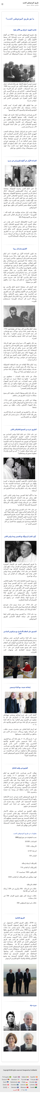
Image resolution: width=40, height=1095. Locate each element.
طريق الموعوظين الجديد (31, 3)
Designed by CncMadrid (30, 1070)
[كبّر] (33, 63)
